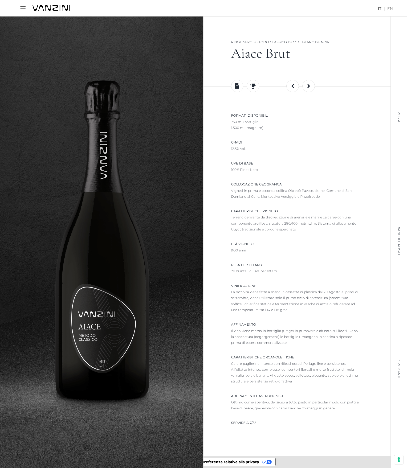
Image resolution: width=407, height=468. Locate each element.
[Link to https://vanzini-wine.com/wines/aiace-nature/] (308, 86)
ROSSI (399, 116)
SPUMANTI (399, 369)
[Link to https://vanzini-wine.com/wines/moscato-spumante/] (292, 86)
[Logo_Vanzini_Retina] (51, 6)
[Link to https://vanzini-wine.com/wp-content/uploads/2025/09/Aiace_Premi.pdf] (253, 86)
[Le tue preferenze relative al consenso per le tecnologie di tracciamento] (398, 459)
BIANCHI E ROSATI (399, 241)
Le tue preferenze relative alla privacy (224, 462)
